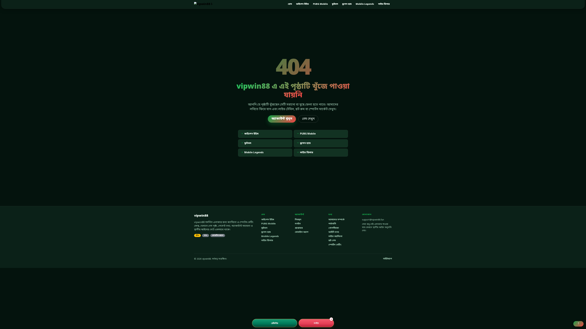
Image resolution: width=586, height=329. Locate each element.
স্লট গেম (332, 240)
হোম (290, 4)
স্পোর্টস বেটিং (334, 244)
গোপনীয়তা (333, 228)
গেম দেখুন (308, 119)
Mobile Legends (365, 4)
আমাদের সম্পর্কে (336, 219)
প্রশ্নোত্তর (299, 228)
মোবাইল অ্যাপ (301, 232)
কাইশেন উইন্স (302, 4)
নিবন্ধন (298, 219)
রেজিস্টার (274, 323)
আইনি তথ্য (333, 232)
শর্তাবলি (332, 223)
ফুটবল (335, 4)
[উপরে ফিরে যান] (578, 324)
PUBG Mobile (320, 4)
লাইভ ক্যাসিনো (335, 236)
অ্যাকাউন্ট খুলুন (281, 119)
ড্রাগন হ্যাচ (347, 4)
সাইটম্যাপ (387, 258)
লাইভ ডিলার (384, 4)
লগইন (298, 223)
